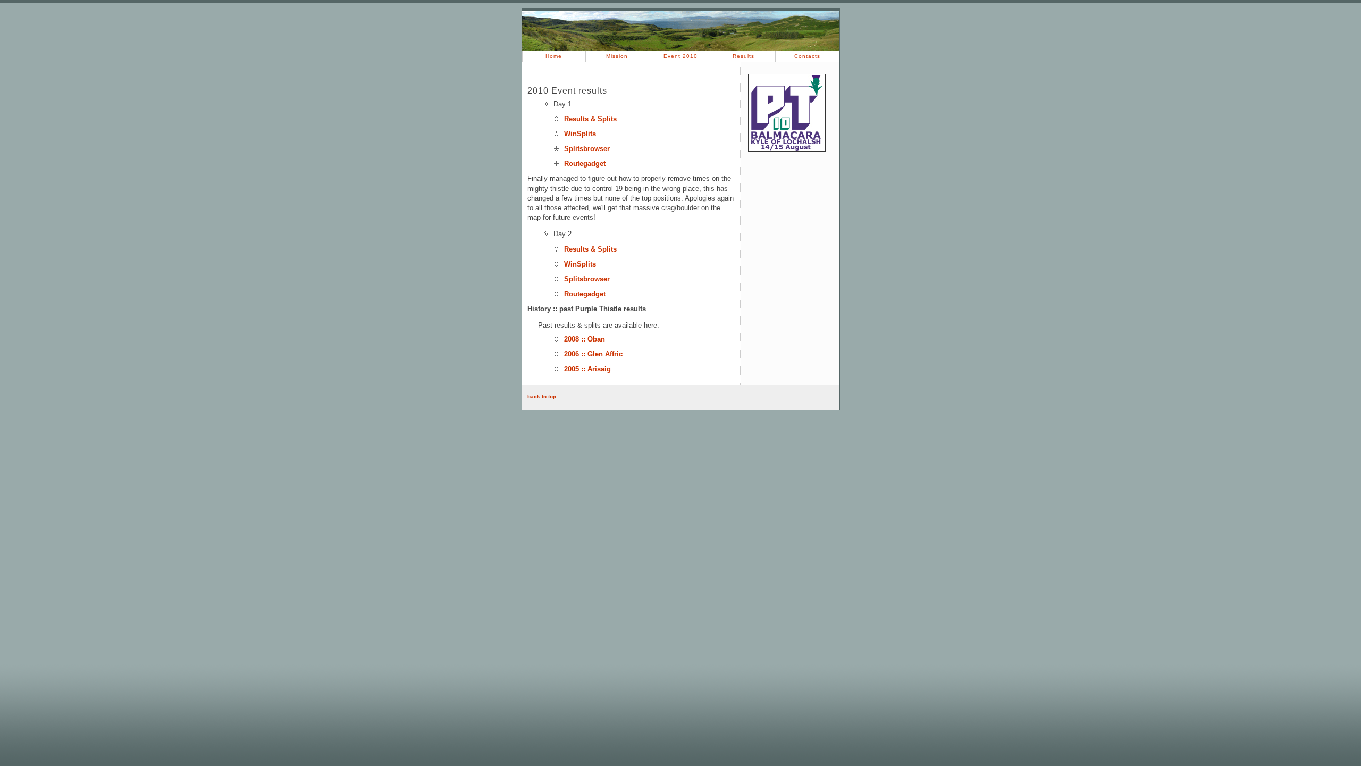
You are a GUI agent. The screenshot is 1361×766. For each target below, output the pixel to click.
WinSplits (580, 134)
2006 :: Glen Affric (593, 354)
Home (553, 56)
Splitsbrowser (587, 149)
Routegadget (585, 164)
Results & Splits (590, 119)
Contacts (807, 56)
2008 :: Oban (584, 339)
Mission (617, 56)
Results (743, 56)
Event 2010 (680, 56)
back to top (541, 396)
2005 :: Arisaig (587, 369)
